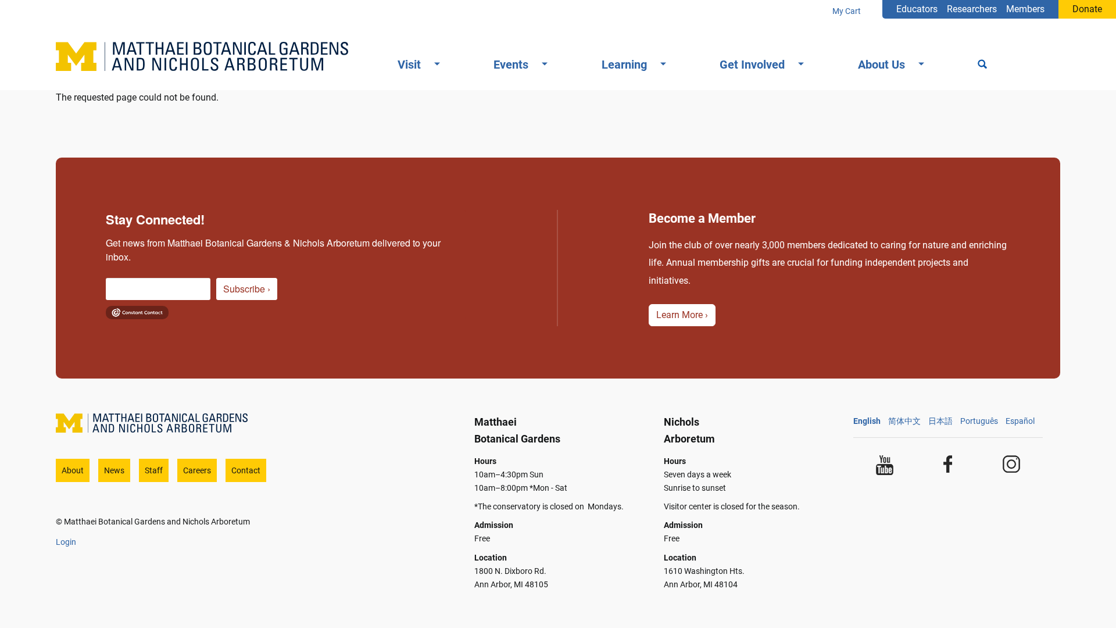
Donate (1087, 9)
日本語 (940, 421)
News (114, 470)
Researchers (972, 9)
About (73, 470)
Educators (917, 9)
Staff (154, 470)
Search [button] (982, 65)
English (867, 421)
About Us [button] (881, 65)
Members (1025, 9)
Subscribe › (246, 288)
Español (1020, 421)
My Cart (846, 11)
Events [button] (510, 65)
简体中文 (904, 421)
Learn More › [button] (682, 314)
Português (979, 421)
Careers (197, 470)
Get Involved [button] (752, 65)
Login (66, 542)
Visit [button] (409, 65)
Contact (245, 470)
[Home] (206, 56)
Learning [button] (624, 65)
